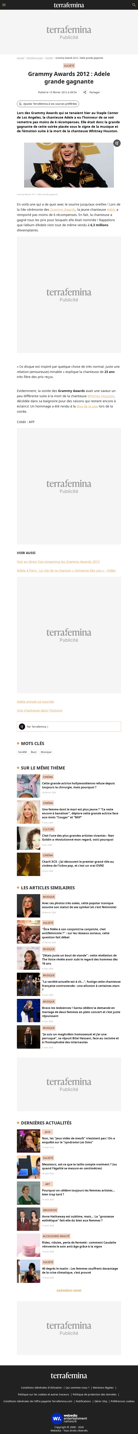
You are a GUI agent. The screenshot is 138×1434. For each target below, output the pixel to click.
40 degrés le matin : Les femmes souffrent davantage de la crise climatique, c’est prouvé (80, 1270)
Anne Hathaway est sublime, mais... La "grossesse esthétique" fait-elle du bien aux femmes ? (78, 1218)
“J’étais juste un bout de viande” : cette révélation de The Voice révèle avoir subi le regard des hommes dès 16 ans (80, 959)
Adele (111, 209)
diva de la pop (87, 406)
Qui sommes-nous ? (77, 1387)
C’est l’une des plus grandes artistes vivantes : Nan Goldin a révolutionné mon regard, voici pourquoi (78, 838)
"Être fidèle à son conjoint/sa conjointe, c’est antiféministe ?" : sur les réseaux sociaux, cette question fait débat (75, 933)
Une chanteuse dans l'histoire (39, 710)
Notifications (83, 1401)
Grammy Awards (62, 209)
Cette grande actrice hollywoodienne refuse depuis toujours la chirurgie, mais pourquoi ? (78, 785)
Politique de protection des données (94, 1394)
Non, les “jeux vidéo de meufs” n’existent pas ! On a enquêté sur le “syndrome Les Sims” (78, 1140)
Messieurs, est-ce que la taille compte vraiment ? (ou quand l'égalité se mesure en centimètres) (79, 1166)
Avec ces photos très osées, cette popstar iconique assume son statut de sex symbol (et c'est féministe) (79, 905)
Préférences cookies (123, 1401)
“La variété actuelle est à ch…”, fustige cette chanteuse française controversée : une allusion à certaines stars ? (81, 986)
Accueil (20, 57)
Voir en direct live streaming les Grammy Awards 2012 (58, 561)
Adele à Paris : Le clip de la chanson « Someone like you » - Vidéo (66, 570)
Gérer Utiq (101, 1401)
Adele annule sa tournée (35, 701)
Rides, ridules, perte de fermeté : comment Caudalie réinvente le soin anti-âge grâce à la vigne (79, 1244)
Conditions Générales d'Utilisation (41, 1387)
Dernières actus (35, 57)
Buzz (34, 752)
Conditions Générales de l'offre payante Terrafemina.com (37, 1401)
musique (46, 752)
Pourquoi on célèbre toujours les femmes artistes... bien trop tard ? (78, 1192)
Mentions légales (103, 1387)
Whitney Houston (101, 396)
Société (49, 57)
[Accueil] (69, 4)
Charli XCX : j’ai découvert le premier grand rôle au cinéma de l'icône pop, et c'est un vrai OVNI (78, 864)
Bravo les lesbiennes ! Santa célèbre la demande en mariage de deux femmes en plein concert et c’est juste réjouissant (81, 1012)
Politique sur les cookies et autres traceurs (43, 1394)
